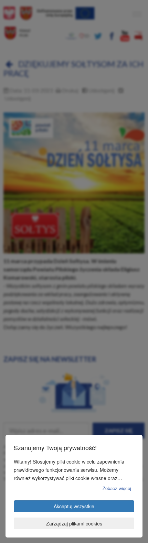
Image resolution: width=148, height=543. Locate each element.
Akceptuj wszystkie (74, 506)
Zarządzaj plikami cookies (74, 523)
